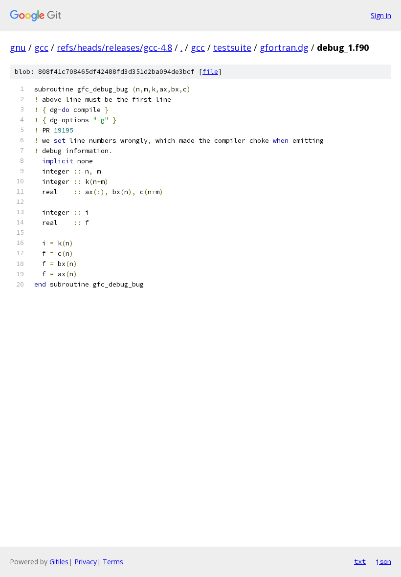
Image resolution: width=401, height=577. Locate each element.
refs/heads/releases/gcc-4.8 (114, 47)
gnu (18, 47)
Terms (113, 561)
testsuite (232, 47)
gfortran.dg (284, 47)
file (210, 71)
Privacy (85, 561)
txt (360, 561)
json (383, 561)
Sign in (381, 15)
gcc (41, 47)
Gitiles (58, 561)
